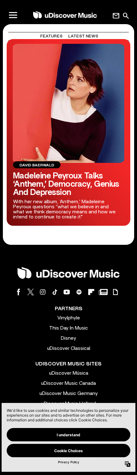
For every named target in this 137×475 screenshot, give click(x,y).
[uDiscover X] (30, 292)
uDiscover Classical (68, 348)
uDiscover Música (68, 373)
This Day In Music (68, 328)
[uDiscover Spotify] (79, 292)
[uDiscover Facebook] (18, 292)
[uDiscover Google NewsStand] (103, 292)
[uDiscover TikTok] (54, 292)
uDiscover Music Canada (68, 383)
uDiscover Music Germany (69, 393)
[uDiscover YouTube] (66, 292)
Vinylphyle (68, 317)
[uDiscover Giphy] (115, 292)
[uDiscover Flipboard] (91, 292)
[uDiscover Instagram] (42, 292)
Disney (68, 338)
